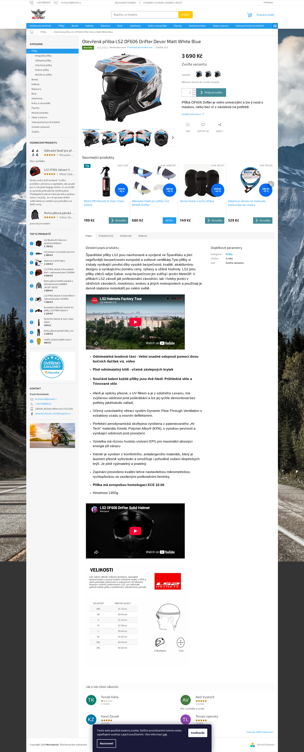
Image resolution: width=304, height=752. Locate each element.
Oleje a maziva (39, 117)
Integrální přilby (43, 56)
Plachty (35, 108)
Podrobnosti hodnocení (139, 47)
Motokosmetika (40, 113)
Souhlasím (198, 733)
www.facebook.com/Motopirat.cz (53, 413)
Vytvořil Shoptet (265, 745)
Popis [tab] (89, 236)
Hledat (185, 14)
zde (165, 734)
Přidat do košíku (213, 92)
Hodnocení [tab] (126, 236)
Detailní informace (191, 114)
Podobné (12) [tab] (106, 236)
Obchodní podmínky (125, 2)
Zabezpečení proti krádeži (46, 122)
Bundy (35, 79)
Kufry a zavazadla (41, 103)
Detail (169, 220)
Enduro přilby (42, 70)
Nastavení (106, 743)
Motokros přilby (43, 75)
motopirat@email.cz (46, 399)
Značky (35, 132)
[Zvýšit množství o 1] (194, 90)
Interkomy (37, 98)
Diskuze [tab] (143, 236)
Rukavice (36, 89)
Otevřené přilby (43, 65)
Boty (34, 94)
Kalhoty (36, 84)
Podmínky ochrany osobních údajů (162, 2)
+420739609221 (43, 404)
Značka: (161, 47)
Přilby (35, 51)
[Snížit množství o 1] (194, 95)
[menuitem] (40, 26)
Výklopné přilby (43, 60)
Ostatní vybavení (41, 127)
